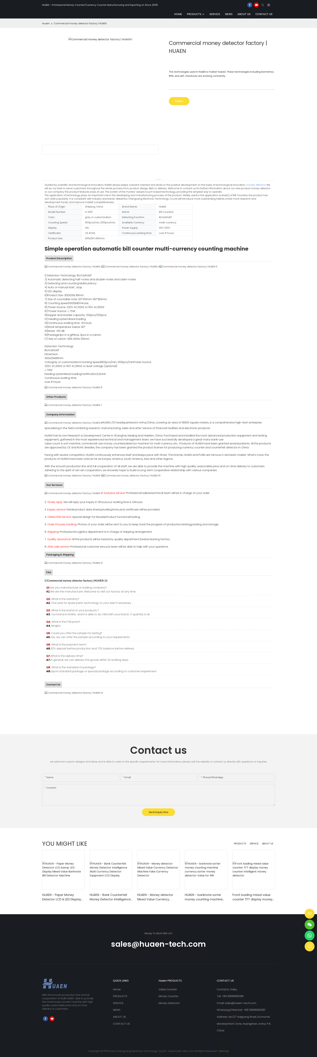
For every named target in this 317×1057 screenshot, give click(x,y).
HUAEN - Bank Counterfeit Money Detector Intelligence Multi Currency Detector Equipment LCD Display (110, 897)
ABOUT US (267, 843)
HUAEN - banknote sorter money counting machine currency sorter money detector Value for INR (204, 897)
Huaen (46, 23)
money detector (256, 185)
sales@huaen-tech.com (158, 944)
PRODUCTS (240, 843)
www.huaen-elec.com (181, 1051)
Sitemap (223, 1051)
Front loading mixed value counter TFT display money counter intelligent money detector (252, 897)
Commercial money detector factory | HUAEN (80, 23)
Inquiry (179, 101)
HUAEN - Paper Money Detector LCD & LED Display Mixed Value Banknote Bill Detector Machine (61, 897)
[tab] (158, 177)
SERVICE (254, 843)
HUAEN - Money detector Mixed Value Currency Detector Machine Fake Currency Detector (155, 897)
